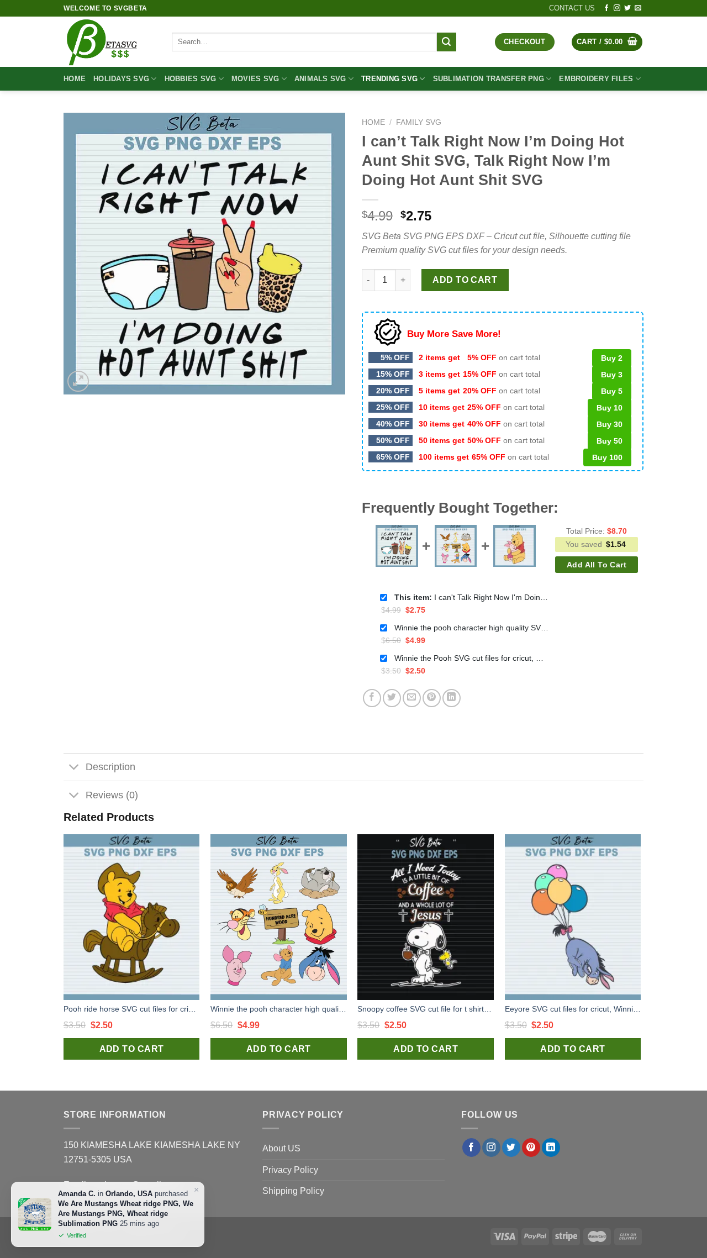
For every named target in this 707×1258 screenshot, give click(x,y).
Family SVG (418, 122)
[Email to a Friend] (412, 698)
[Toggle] (74, 768)
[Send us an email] (638, 8)
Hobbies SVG (191, 79)
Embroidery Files (596, 79)
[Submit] (446, 42)
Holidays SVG (121, 79)
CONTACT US (572, 8)
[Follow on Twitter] (627, 8)
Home (75, 79)
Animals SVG (320, 79)
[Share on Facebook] (372, 698)
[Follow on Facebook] (606, 8)
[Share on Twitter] (392, 698)
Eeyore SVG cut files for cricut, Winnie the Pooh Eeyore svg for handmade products (573, 1008)
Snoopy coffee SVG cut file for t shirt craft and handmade (425, 1008)
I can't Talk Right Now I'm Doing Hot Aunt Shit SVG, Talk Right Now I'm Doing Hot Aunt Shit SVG (471, 597)
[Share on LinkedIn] (451, 698)
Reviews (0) (112, 795)
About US (281, 1148)
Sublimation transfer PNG (488, 79)
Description (110, 766)
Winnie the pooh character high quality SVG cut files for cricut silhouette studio (471, 627)
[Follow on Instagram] (617, 8)
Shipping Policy (293, 1191)
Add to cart (464, 280)
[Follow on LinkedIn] (551, 1147)
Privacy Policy (290, 1170)
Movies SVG (255, 79)
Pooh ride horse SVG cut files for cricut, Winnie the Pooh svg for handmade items (132, 1008)
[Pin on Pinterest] (432, 698)
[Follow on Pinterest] (531, 1147)
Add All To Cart (596, 564)
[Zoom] (78, 381)
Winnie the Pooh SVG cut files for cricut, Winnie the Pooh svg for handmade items (471, 658)
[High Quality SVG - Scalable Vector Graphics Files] (109, 42)
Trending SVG (389, 79)
